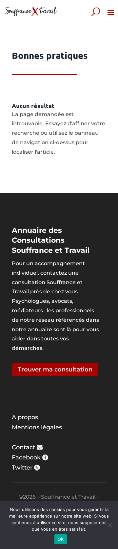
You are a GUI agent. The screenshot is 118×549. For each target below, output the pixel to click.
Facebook (26, 457)
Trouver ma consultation (55, 369)
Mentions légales (37, 427)
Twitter (22, 467)
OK (61, 539)
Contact (23, 447)
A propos (25, 417)
